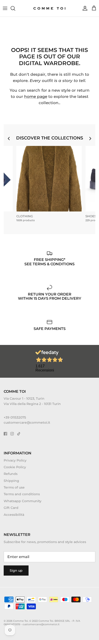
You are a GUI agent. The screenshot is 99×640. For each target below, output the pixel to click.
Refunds (10, 474)
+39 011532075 (15, 417)
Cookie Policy (15, 467)
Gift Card (11, 508)
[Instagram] (12, 433)
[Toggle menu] (5, 8)
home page (35, 96)
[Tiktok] (18, 433)
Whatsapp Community (22, 501)
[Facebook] (5, 433)
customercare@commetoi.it (27, 422)
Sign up (16, 570)
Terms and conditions (22, 494)
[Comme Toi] (49, 8)
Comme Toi (20, 620)
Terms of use (14, 487)
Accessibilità (14, 515)
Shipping (11, 481)
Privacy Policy (15, 460)
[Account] (84, 8)
